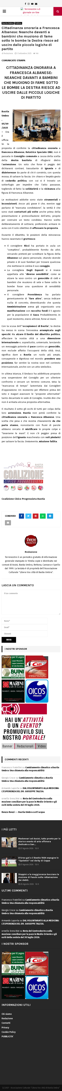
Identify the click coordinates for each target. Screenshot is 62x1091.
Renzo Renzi (8, 812)
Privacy (5, 1027)
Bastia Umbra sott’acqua (31, 812)
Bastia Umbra (7, 23)
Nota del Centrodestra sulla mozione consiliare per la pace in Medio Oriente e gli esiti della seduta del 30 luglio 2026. (29, 801)
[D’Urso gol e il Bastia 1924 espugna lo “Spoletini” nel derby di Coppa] (9, 861)
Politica (18, 23)
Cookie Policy (9, 1032)
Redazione (8, 53)
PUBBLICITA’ (7, 1036)
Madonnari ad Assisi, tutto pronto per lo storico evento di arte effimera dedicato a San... (39, 841)
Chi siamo (7, 1014)
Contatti (6, 1023)
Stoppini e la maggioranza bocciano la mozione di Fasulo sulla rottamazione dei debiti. (38, 877)
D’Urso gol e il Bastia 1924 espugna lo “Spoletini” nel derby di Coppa (38, 859)
